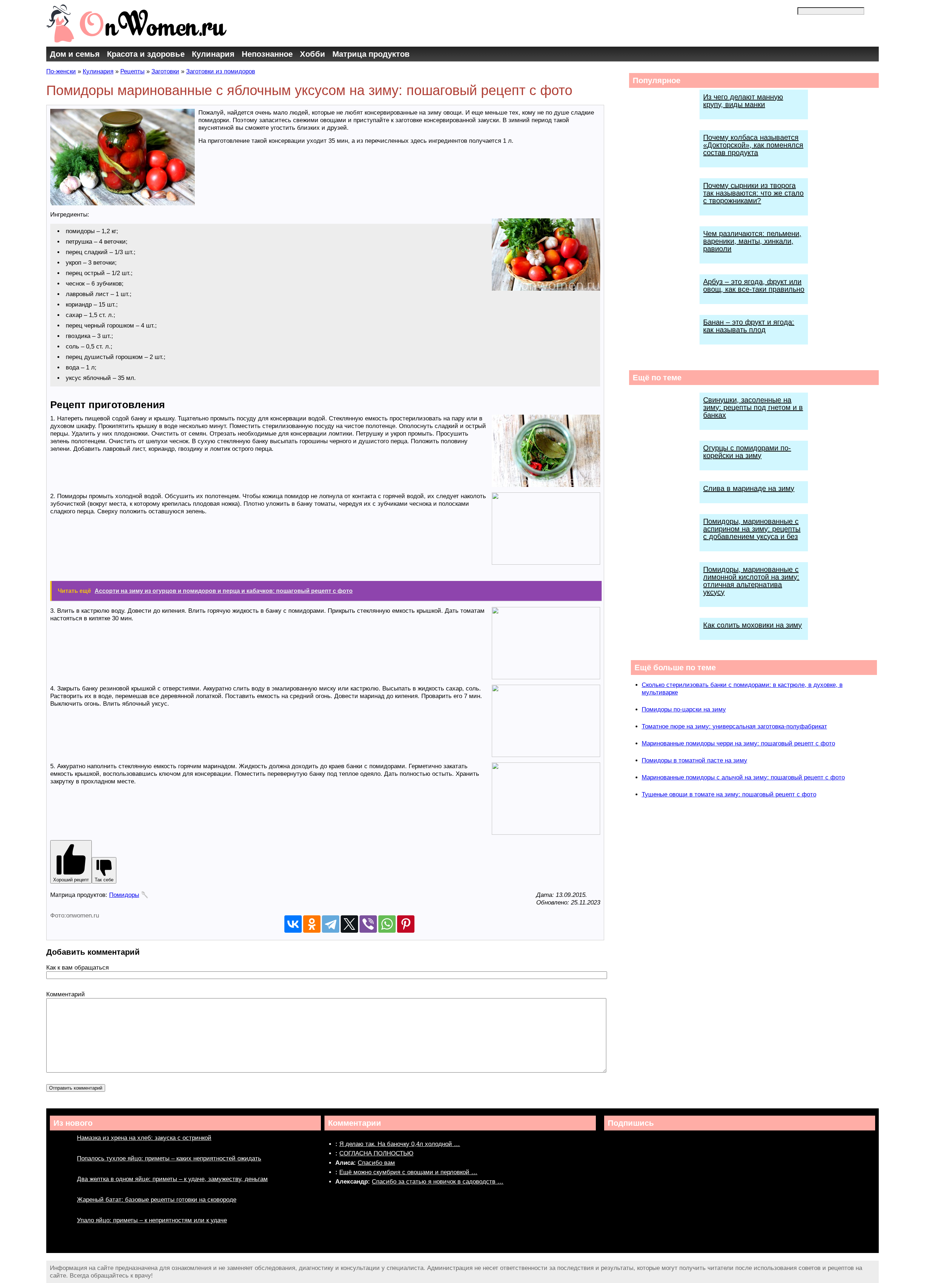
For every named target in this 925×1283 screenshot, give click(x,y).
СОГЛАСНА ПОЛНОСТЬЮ (376, 1153)
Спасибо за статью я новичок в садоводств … (437, 1181)
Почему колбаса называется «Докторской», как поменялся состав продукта (753, 145)
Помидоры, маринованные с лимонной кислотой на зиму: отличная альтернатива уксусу (751, 580)
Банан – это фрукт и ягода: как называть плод (748, 326)
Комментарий (65, 994)
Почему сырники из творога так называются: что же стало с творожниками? (753, 193)
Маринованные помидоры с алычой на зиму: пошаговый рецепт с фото (743, 777)
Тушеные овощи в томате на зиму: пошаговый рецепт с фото (729, 794)
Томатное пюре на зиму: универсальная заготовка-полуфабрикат (734, 726)
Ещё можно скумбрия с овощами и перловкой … (408, 1172)
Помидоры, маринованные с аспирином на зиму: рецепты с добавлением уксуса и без (751, 528)
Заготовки (165, 71)
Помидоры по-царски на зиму (684, 709)
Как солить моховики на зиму (752, 625)
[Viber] (368, 924)
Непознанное (267, 54)
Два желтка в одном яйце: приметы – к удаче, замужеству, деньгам (172, 1179)
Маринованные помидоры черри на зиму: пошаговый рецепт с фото (738, 743)
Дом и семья (75, 54)
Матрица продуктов (371, 54)
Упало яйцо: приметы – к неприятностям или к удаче (152, 1220)
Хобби (312, 54)
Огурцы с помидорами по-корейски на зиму (747, 451)
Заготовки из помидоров (220, 71)
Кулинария (213, 54)
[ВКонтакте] (293, 924)
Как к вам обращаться (77, 967)
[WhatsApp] (387, 924)
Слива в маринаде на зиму (748, 488)
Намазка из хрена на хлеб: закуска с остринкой (144, 1137)
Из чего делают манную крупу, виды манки (743, 100)
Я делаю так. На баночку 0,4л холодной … (399, 1144)
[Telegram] (330, 924)
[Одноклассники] (311, 924)
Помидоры (124, 894)
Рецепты (132, 71)
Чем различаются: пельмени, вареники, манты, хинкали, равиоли (752, 241)
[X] (349, 924)
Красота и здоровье (146, 54)
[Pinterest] (405, 924)
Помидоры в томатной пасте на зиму (694, 760)
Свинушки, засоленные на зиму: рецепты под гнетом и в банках (753, 407)
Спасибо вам (376, 1162)
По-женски (61, 71)
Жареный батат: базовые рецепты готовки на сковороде (156, 1199)
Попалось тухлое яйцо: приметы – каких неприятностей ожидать (169, 1158)
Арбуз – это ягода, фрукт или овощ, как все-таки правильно (753, 285)
